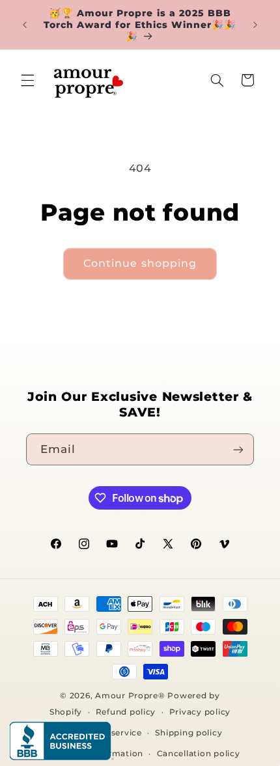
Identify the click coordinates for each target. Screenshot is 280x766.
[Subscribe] (238, 449)
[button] (27, 80)
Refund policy (126, 712)
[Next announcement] (255, 24)
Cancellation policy (198, 753)
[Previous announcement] (24, 24)
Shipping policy (188, 732)
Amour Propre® (130, 695)
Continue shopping (140, 263)
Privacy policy (200, 712)
